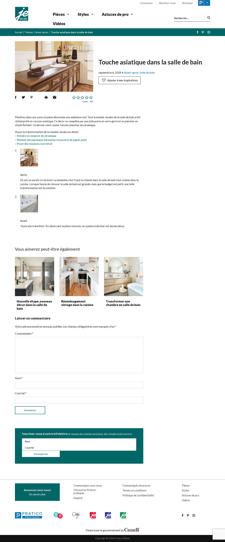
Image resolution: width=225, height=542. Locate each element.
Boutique (187, 3)
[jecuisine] (93, 515)
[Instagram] (208, 32)
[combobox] (189, 18)
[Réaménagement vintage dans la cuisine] (79, 276)
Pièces (59, 14)
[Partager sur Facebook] (15, 97)
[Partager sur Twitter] (23, 97)
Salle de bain (147, 72)
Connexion (146, 3)
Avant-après (41, 32)
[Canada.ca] (131, 529)
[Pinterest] (203, 32)
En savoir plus (37, 492)
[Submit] (207, 18)
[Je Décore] (30, 14)
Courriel (21, 393)
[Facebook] (197, 32)
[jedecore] (108, 515)
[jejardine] (123, 515)
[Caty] (76, 515)
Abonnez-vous (167, 3)
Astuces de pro (115, 14)
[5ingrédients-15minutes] (59, 515)
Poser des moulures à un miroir (35, 143)
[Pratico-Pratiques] (30, 515)
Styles (83, 14)
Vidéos (59, 23)
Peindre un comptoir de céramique (36, 135)
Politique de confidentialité (138, 495)
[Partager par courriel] (54, 97)
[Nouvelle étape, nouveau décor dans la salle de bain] (34, 276)
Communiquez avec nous (87, 485)
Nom (19, 378)
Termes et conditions (134, 490)
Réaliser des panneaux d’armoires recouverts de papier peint (52, 139)
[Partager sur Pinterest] (31, 97)
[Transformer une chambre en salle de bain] (123, 276)
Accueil (18, 32)
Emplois (78, 497)
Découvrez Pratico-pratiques (85, 491)
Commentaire (24, 333)
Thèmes (29, 32)
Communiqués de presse (136, 485)
